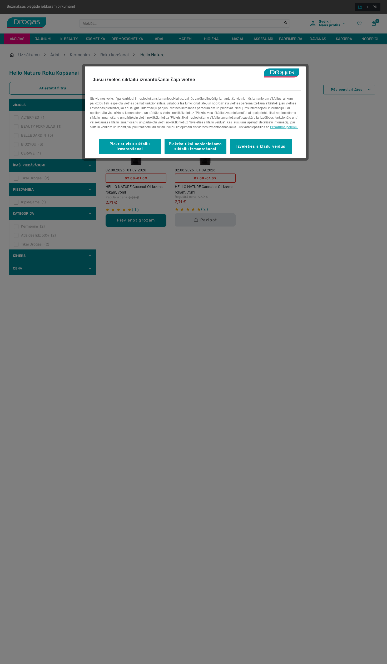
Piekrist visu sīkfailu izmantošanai (130, 146)
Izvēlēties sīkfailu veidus (260, 146)
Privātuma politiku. (284, 126)
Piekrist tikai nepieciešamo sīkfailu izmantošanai (195, 146)
